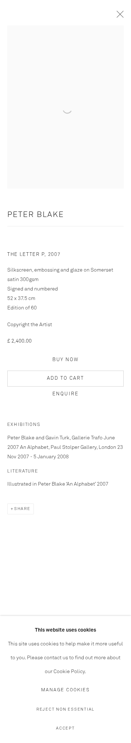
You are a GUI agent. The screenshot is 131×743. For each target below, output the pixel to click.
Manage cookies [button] (65, 690)
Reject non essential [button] (65, 709)
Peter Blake (35, 215)
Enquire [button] (65, 394)
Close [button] (118, 16)
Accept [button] (65, 728)
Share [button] (22, 509)
